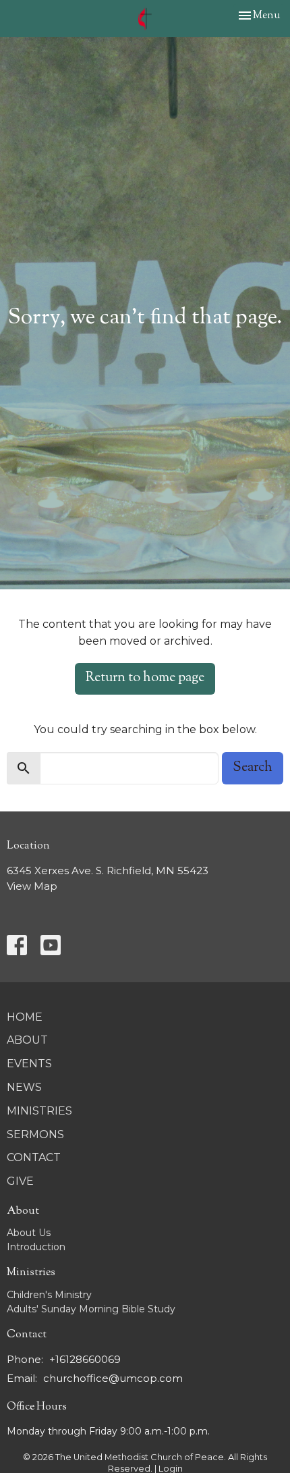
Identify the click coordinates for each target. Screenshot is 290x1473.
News (24, 1087)
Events (29, 1063)
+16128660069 (85, 1359)
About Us (29, 1233)
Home (24, 1017)
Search (252, 768)
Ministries (39, 1110)
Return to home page (145, 678)
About (27, 1040)
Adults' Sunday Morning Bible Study (91, 1309)
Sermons (35, 1134)
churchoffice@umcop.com (113, 1378)
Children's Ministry (49, 1295)
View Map (32, 886)
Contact (34, 1157)
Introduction (36, 1247)
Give (20, 1181)
